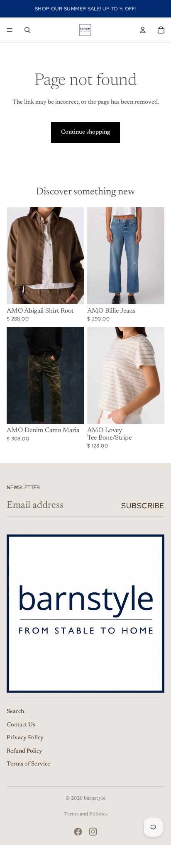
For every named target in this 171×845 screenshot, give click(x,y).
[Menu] (9, 30)
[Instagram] (93, 832)
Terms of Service (28, 764)
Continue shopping (85, 132)
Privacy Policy (25, 738)
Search (15, 712)
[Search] (27, 30)
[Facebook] (78, 832)
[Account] (143, 30)
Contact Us (21, 725)
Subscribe (142, 505)
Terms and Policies (85, 814)
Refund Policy (24, 751)
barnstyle (94, 798)
